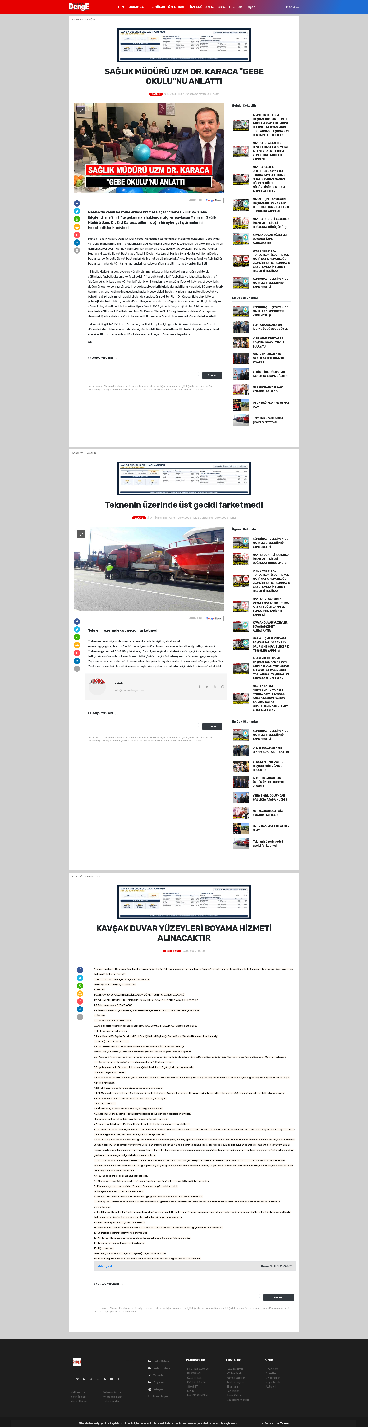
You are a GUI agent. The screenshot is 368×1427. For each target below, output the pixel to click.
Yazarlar (159, 1375)
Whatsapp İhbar (112, 1396)
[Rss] (106, 1379)
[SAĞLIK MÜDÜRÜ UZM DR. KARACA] (149, 147)
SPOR (237, 7)
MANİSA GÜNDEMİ (197, 1395)
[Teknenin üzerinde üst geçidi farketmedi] (149, 568)
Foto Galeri (161, 1361)
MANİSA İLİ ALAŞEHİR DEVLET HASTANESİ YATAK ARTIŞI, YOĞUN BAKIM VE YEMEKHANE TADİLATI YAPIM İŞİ (271, 151)
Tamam (284, 1423)
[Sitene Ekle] (119, 1379)
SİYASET (224, 7)
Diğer (250, 7)
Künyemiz (160, 1389)
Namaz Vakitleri (236, 1377)
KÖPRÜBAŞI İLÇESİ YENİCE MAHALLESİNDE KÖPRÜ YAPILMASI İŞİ (270, 283)
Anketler (271, 1373)
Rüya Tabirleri (274, 1382)
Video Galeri (161, 1368)
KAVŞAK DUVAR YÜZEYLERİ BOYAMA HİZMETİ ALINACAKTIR (271, 239)
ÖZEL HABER (177, 7)
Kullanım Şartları (112, 1392)
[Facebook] (72, 1379)
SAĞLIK (91, 19)
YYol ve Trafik (235, 1373)
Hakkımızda (78, 1392)
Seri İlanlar (233, 1391)
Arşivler (158, 1382)
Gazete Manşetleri (238, 1400)
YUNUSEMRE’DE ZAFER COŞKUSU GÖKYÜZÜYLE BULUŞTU (268, 342)
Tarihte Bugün (235, 1382)
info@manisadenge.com (129, 690)
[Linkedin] (99, 1379)
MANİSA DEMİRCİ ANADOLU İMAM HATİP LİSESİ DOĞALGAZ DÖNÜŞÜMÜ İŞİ (271, 223)
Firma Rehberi (235, 1395)
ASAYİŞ (91, 453)
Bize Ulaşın (160, 1396)
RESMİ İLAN (157, 7)
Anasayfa (78, 19)
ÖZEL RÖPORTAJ (202, 7)
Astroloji (271, 1386)
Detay (268, 1423)
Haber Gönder (111, 1401)
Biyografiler (273, 1377)
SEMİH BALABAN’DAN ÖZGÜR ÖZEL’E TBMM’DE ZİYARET (269, 358)
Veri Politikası (79, 1401)
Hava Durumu (235, 1369)
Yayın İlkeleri (78, 1396)
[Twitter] (79, 1379)
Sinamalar (233, 1386)
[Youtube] (92, 1379)
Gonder (212, 375)
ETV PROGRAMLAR (131, 7)
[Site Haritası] (113, 1379)
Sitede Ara (272, 1369)
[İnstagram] (86, 1379)
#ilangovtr (106, 1266)
